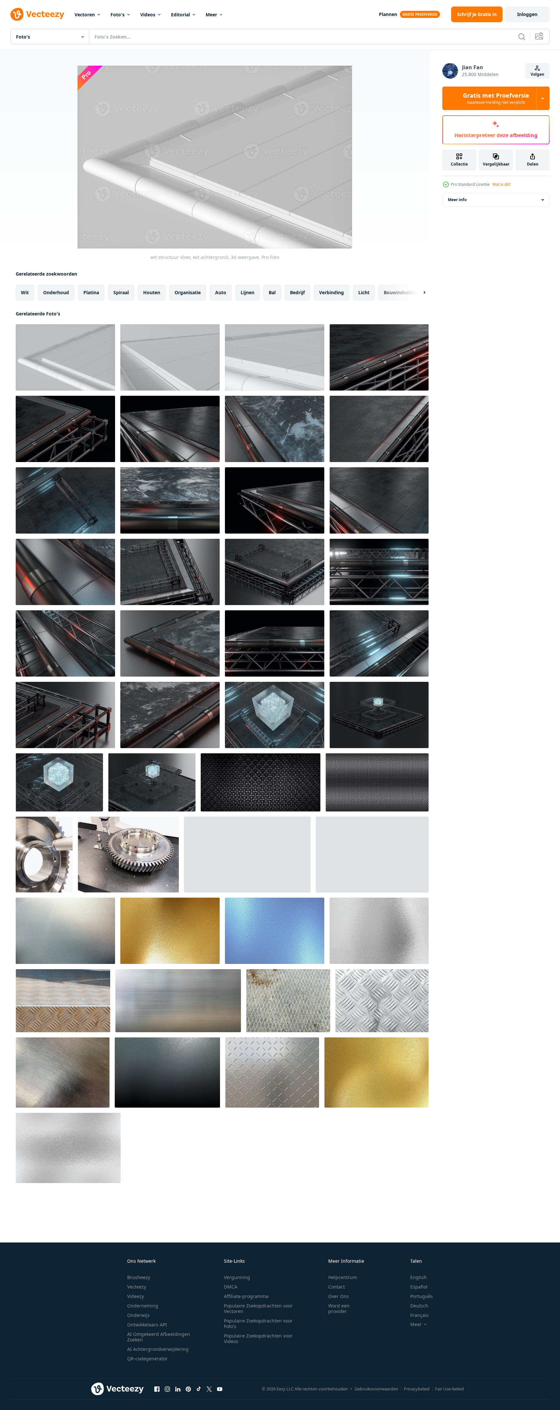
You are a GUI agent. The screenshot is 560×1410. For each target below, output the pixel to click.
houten (151, 292)
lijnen (247, 292)
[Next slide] (418, 292)
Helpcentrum (342, 1277)
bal (272, 292)
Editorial (180, 14)
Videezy (135, 1296)
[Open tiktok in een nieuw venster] (198, 1388)
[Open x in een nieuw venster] (209, 1388)
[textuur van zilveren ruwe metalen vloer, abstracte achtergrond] (372, 854)
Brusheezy (138, 1277)
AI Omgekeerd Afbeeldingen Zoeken (158, 1337)
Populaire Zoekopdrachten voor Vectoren (258, 1308)
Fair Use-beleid (449, 1389)
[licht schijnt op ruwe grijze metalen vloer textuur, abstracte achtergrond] (65, 931)
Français (419, 1315)
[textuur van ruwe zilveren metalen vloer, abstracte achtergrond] (68, 1148)
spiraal (121, 292)
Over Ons (338, 1296)
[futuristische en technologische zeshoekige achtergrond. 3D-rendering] (377, 782)
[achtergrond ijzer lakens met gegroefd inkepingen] (272, 1072)
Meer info (457, 199)
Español (419, 1287)
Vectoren (85, 14)
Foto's (117, 14)
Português (421, 1296)
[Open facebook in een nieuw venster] (157, 1388)
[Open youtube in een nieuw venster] (219, 1388)
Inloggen (527, 14)
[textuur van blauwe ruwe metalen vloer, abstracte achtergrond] (274, 931)
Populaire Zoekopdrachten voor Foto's (258, 1323)
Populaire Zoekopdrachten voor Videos (258, 1338)
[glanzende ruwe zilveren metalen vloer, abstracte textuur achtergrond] (379, 931)
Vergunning (237, 1277)
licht (363, 292)
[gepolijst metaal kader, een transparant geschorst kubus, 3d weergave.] (274, 715)
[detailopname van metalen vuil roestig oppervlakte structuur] (63, 1000)
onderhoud (56, 292)
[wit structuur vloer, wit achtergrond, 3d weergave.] (65, 357)
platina (91, 292)
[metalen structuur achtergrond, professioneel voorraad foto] (178, 1000)
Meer (211, 14)
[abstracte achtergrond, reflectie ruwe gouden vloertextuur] (376, 1072)
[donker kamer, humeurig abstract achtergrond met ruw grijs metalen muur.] (167, 1072)
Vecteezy (136, 1287)
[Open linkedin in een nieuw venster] (177, 1388)
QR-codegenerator (147, 1358)
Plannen (388, 14)
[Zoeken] (522, 36)
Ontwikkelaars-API (147, 1325)
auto (220, 292)
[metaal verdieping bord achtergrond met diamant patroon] (382, 1000)
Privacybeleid (417, 1389)
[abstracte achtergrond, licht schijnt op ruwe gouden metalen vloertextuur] (170, 931)
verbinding (331, 292)
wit (25, 292)
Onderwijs (138, 1315)
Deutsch (419, 1306)
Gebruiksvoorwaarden (376, 1389)
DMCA (230, 1287)
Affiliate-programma (246, 1296)
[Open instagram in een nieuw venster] (167, 1388)
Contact (336, 1287)
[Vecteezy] (37, 14)
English (418, 1277)
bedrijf (297, 292)
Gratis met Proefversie (496, 98)
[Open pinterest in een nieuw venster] (188, 1388)
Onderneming (142, 1306)
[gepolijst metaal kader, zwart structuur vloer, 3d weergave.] (379, 357)
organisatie (188, 292)
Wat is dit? (501, 184)
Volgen (537, 74)
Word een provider (338, 1308)
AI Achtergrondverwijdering (158, 1349)
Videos (147, 14)
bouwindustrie (400, 292)
